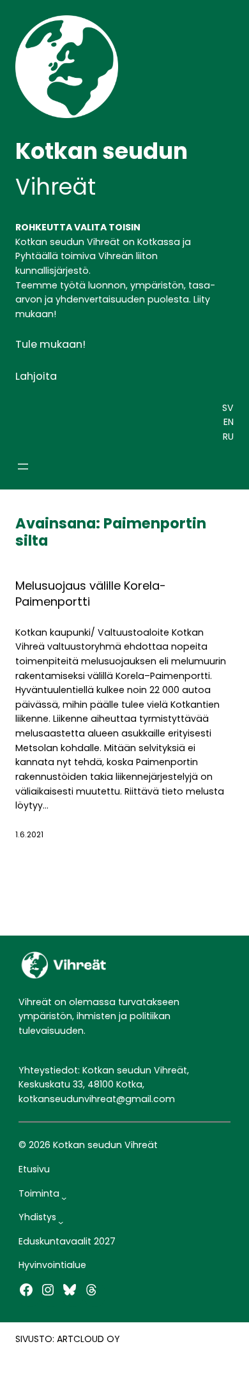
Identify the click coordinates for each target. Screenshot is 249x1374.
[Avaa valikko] (23, 466)
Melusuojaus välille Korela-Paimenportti (90, 593)
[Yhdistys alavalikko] (60, 1222)
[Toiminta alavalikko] (63, 1197)
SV (228, 407)
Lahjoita (36, 376)
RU (228, 436)
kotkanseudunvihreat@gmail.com (97, 1099)
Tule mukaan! (50, 344)
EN (228, 421)
